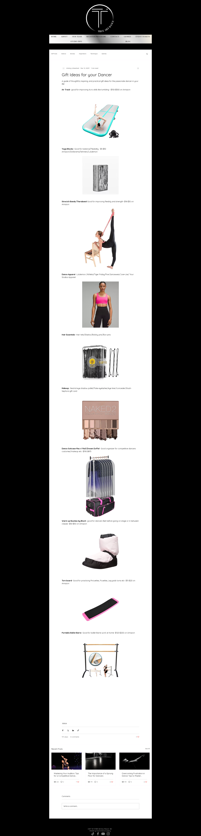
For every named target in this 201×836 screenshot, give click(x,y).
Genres (104, 54)
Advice (63, 54)
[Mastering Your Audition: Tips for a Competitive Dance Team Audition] (66, 761)
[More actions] (138, 68)
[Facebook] (98, 834)
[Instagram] (108, 834)
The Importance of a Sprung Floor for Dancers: (100, 774)
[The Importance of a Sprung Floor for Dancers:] (100, 761)
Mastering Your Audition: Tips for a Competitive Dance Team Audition (66, 774)
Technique (93, 54)
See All (147, 749)
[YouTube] (103, 834)
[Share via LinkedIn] (73, 730)
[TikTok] (93, 834)
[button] (147, 54)
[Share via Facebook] (63, 730)
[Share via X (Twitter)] (68, 730)
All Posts (54, 54)
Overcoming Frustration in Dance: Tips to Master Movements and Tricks (133, 774)
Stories (72, 54)
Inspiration (82, 54)
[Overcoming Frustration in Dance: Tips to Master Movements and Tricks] (134, 761)
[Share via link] (78, 730)
